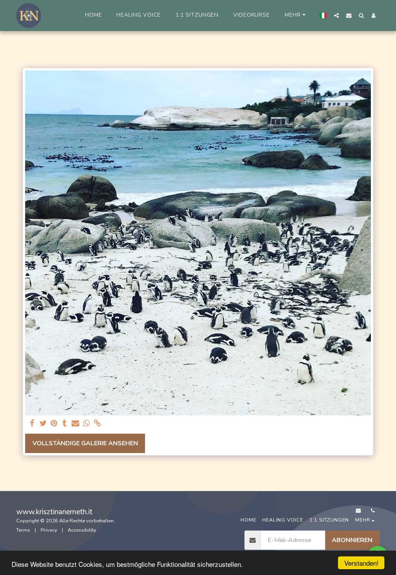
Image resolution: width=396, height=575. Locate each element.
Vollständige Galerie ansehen (85, 443)
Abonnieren (352, 540)
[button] (336, 15)
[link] (97, 423)
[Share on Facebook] (32, 423)
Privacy (49, 530)
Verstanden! (361, 563)
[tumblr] (64, 423)
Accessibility (82, 530)
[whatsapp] (86, 423)
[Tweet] (43, 423)
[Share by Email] (75, 423)
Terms (23, 530)
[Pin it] (54, 423)
